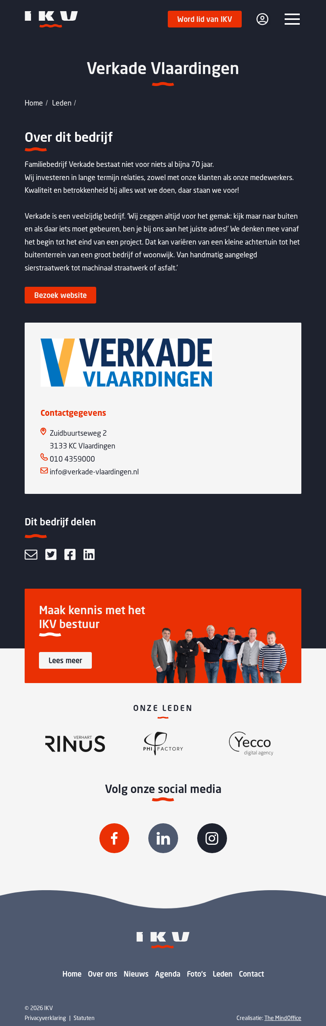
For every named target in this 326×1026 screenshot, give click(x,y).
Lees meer (65, 660)
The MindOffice (282, 1017)
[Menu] (292, 19)
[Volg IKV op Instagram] (212, 838)
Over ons (102, 973)
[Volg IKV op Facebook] (114, 838)
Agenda (167, 973)
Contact (251, 973)
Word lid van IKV (204, 19)
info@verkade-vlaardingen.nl (94, 471)
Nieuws (136, 973)
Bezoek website (60, 295)
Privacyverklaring (45, 1017)
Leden (62, 102)
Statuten (84, 1017)
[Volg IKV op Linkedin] (163, 838)
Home (34, 102)
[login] (262, 19)
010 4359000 (72, 458)
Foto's (196, 973)
